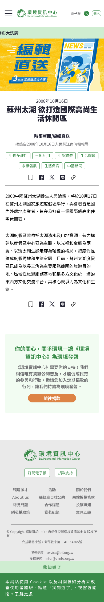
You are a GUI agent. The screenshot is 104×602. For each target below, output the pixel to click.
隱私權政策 (20, 512)
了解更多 (24, 593)
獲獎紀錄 (52, 512)
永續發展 (29, 165)
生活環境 (88, 155)
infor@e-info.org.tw (60, 558)
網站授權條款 (83, 497)
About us (20, 497)
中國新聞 (74, 165)
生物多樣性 (18, 155)
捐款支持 (65, 472)
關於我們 (83, 489)
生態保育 (52, 165)
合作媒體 (52, 504)
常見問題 (20, 504)
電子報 (76, 13)
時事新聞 (42, 136)
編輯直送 (61, 136)
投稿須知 (83, 504)
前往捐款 (52, 398)
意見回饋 (83, 512)
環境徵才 (20, 489)
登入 (96, 13)
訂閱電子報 (37, 472)
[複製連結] (73, 177)
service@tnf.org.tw (60, 552)
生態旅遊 (65, 155)
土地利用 (42, 155)
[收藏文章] (30, 177)
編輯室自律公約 (52, 497)
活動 (52, 489)
